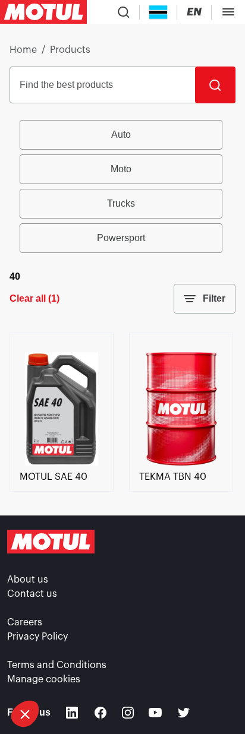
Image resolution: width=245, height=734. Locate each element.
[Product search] (123, 12)
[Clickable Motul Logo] (43, 12)
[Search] (215, 85)
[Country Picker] (158, 12)
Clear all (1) (34, 298)
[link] (61, 462)
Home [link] (23, 50)
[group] (122, 186)
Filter (214, 298)
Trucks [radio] (121, 203)
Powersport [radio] (121, 238)
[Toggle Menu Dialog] (228, 12)
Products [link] (70, 50)
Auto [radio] (121, 134)
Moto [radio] (121, 169)
